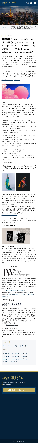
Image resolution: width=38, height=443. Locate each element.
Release (3, 35)
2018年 (23, 359)
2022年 (15, 356)
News (4, 346)
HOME (3, 27)
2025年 (15, 353)
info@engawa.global (7, 384)
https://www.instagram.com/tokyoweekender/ (20, 292)
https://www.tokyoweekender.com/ (15, 290)
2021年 (23, 356)
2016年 (14, 361)
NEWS (7, 27)
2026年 (6, 353)
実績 (15, 346)
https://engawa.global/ (12, 325)
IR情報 (21, 346)
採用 (26, 346)
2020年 (6, 359)
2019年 (15, 359)
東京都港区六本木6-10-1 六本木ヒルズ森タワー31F (14, 382)
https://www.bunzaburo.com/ (9, 215)
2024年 (23, 353)
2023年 (6, 356)
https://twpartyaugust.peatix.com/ (11, 80)
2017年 (6, 361)
